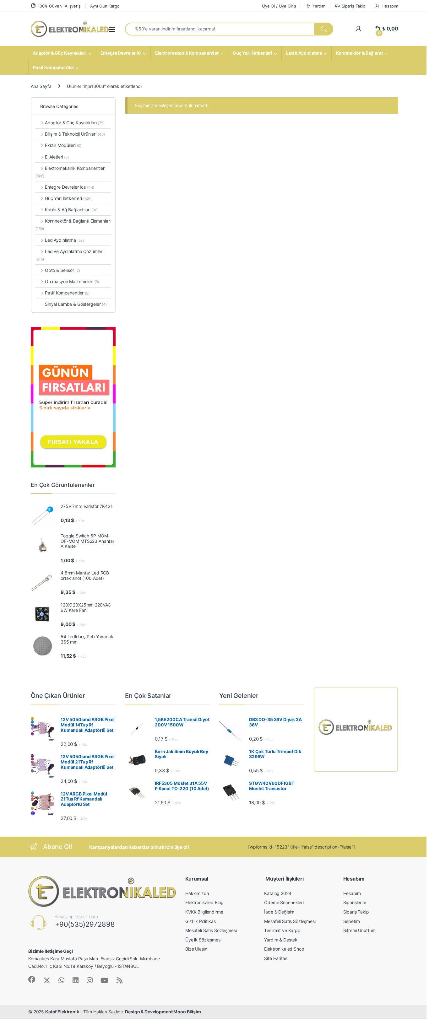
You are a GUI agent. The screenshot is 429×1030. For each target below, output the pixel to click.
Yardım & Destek (280, 939)
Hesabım (390, 5)
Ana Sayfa (41, 86)
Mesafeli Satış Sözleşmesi (211, 930)
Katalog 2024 (277, 893)
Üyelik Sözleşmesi (203, 939)
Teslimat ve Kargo (282, 930)
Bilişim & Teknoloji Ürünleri (75, 134)
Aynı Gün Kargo (105, 5)
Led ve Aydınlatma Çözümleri (69, 255)
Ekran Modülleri (63, 145)
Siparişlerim (354, 902)
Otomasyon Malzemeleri (72, 281)
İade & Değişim (279, 911)
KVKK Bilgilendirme (204, 911)
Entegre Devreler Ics (69, 187)
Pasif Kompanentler (53, 67)
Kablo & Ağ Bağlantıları (72, 209)
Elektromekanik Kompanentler (187, 53)
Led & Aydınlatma (304, 53)
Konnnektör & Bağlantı (359, 53)
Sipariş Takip (353, 5)
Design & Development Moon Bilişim (163, 1011)
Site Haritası (276, 958)
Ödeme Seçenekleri (284, 902)
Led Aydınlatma (64, 240)
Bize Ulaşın (196, 949)
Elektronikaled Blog (204, 902)
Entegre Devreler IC (120, 53)
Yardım (318, 5)
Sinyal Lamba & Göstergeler (76, 304)
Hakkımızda (197, 893)
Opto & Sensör (62, 270)
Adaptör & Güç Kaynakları (60, 53)
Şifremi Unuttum (359, 930)
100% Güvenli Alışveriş (59, 5)
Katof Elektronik (62, 1011)
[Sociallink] (31, 979)
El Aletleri (57, 156)
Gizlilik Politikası (200, 921)
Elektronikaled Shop (284, 949)
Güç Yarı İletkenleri (252, 53)
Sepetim (351, 921)
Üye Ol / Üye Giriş (279, 5)
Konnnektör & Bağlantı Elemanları (73, 224)
